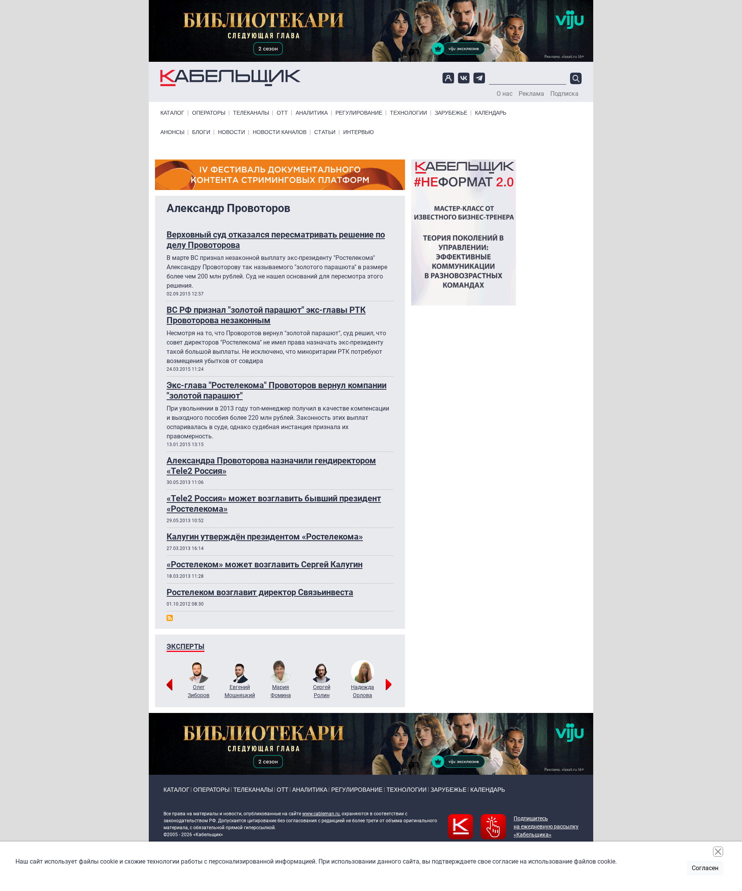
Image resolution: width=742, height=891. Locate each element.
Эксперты (185, 646)
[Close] (718, 852)
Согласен (705, 868)
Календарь (490, 112)
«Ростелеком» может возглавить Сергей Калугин (264, 564)
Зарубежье (451, 112)
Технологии (408, 112)
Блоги (201, 132)
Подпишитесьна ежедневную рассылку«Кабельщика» (546, 826)
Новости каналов (279, 132)
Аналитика (312, 112)
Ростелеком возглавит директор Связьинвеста (260, 592)
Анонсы (172, 132)
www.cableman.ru (321, 813)
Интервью (358, 132)
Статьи (324, 132)
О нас (504, 93)
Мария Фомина (281, 691)
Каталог (172, 112)
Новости (231, 132)
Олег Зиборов (198, 691)
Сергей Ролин (321, 691)
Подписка (564, 93)
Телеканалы (251, 112)
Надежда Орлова (362, 691)
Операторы (208, 112)
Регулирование (358, 112)
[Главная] (230, 78)
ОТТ (282, 112)
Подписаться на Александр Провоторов (170, 618)
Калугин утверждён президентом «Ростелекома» (265, 536)
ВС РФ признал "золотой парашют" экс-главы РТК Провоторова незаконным (266, 315)
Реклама (531, 93)
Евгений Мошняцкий (240, 691)
